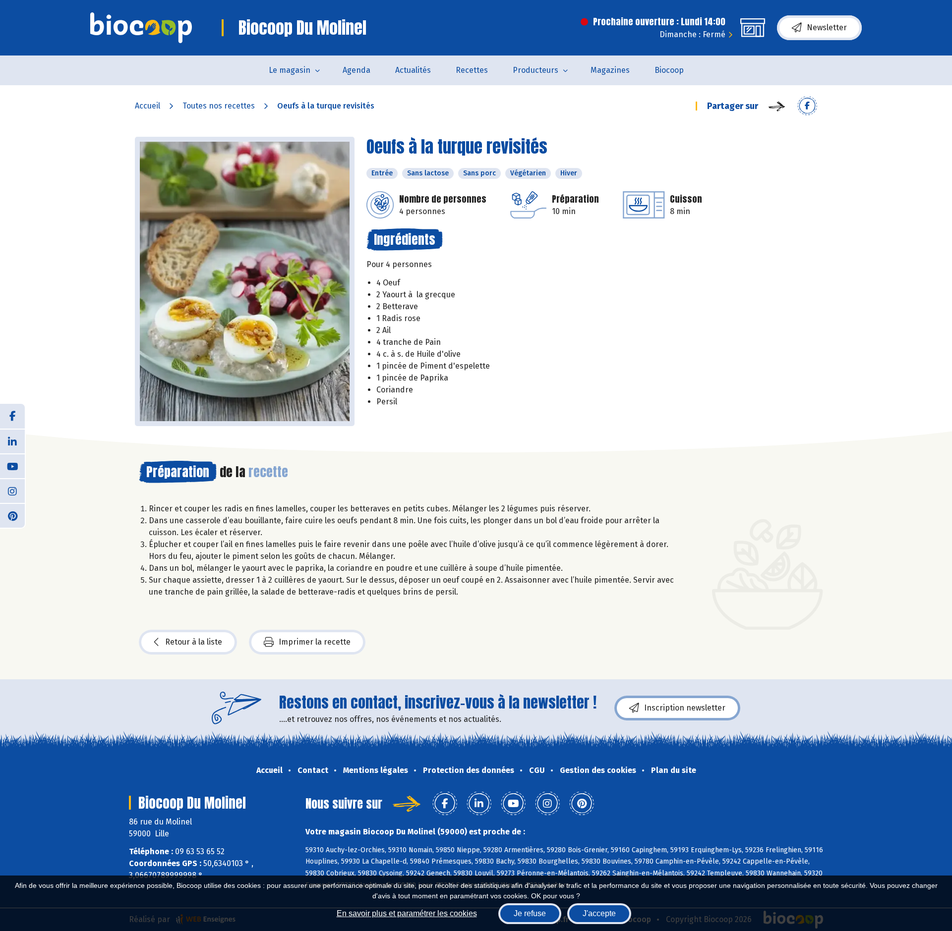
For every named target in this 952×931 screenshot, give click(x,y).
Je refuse (530, 913)
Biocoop (669, 70)
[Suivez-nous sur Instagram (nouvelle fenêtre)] (12, 490)
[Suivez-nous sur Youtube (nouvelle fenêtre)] (12, 465)
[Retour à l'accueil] (141, 27)
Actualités (413, 70)
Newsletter (827, 27)
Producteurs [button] (535, 70)
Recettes (472, 70)
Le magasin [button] (289, 70)
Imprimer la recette (315, 642)
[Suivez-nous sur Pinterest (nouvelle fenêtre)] (12, 515)
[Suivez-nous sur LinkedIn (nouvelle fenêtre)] (12, 441)
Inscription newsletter (684, 707)
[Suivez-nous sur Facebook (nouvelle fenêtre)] (12, 416)
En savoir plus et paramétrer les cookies (407, 913)
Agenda (356, 70)
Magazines (610, 70)
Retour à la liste (193, 642)
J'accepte (599, 913)
